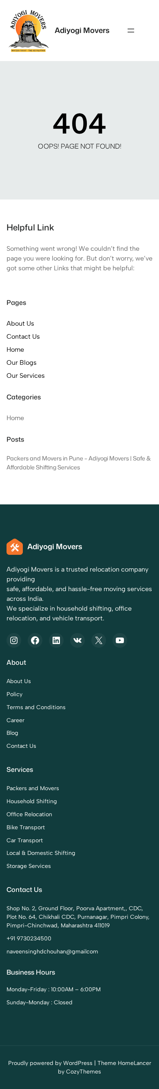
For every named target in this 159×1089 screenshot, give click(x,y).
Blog (12, 733)
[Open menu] (131, 30)
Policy (14, 694)
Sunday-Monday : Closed (40, 1002)
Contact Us (23, 336)
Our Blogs (22, 362)
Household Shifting (32, 801)
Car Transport (25, 840)
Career (15, 720)
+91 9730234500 (29, 938)
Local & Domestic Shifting (41, 853)
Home (15, 349)
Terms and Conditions (36, 707)
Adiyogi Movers (82, 30)
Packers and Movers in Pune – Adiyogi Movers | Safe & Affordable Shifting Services (79, 462)
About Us (20, 323)
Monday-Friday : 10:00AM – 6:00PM (54, 989)
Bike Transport (26, 827)
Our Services (26, 375)
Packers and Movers (33, 788)
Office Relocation (29, 814)
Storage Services (29, 866)
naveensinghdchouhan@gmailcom (52, 951)
